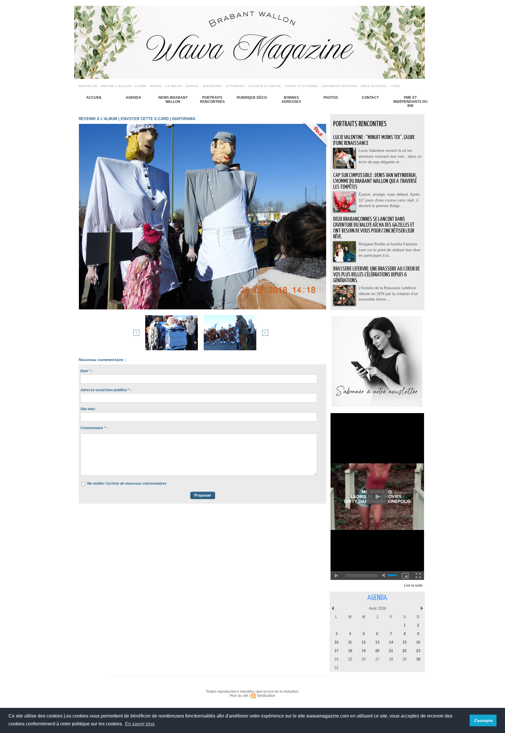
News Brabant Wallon (173, 100)
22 (404, 651)
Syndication (266, 696)
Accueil (94, 98)
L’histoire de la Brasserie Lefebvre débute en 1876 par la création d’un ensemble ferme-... (388, 293)
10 (336, 642)
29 (404, 659)
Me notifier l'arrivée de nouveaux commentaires (127, 483)
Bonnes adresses (291, 100)
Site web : (88, 409)
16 (418, 642)
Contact (370, 98)
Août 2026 (377, 608)
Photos (331, 98)
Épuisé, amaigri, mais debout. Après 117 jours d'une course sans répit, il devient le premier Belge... (389, 200)
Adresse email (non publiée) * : (105, 390)
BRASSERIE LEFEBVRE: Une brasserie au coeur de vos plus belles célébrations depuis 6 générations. (376, 274)
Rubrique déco (252, 98)
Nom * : (86, 371)
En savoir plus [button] (140, 723)
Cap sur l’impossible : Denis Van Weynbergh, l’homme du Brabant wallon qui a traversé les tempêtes (375, 181)
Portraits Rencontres (212, 100)
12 (364, 642)
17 (336, 651)
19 (364, 651)
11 (350, 642)
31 (336, 668)
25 (350, 659)
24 (336, 659)
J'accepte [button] (483, 720)
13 (377, 642)
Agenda (133, 98)
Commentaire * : (94, 428)
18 (350, 651)
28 (391, 659)
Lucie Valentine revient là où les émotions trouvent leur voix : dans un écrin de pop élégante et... (390, 156)
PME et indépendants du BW (410, 102)
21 (391, 651)
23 (418, 651)
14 (391, 642)
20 (377, 651)
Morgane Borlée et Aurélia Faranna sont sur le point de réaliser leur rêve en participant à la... (389, 250)
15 (404, 642)
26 (364, 659)
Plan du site (239, 696)
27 (377, 659)
